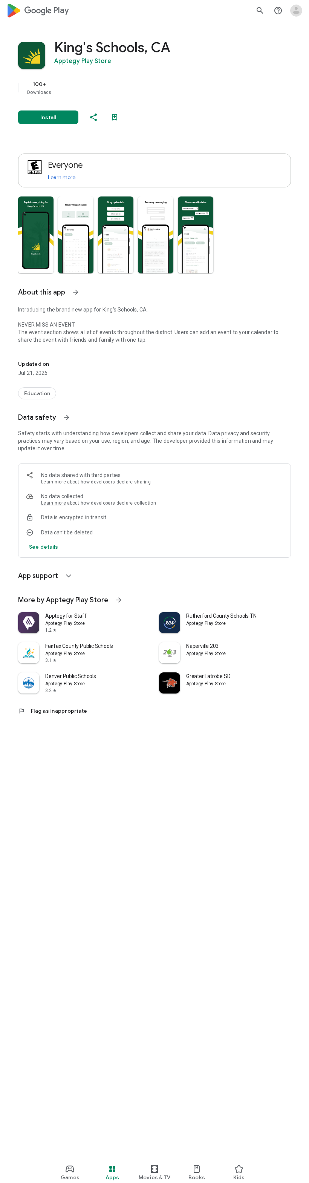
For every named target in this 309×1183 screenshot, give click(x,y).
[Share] (93, 117)
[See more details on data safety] (43, 547)
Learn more (61, 177)
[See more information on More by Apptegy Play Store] (119, 600)
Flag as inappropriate (52, 710)
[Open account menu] (296, 11)
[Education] (37, 393)
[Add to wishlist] (115, 117)
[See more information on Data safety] (67, 417)
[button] (36, 234)
